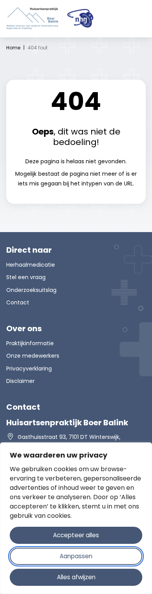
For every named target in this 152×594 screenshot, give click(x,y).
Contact (17, 302)
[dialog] (76, 518)
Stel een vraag (26, 277)
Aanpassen (76, 556)
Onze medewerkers (32, 356)
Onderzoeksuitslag (31, 290)
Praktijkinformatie (30, 343)
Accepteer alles (76, 535)
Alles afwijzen (76, 577)
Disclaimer (20, 381)
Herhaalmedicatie (30, 265)
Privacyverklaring (29, 368)
